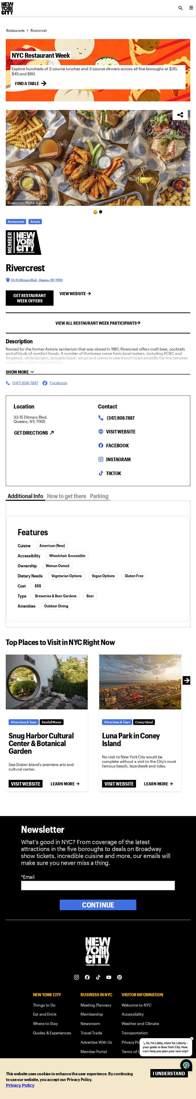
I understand (169, 1073)
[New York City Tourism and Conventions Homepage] (98, 952)
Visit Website (120, 431)
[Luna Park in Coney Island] (140, 682)
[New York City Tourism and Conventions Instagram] (77, 977)
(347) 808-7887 (120, 417)
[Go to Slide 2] (100, 211)
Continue (98, 905)
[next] (187, 680)
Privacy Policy (20, 1085)
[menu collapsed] (191, 8)
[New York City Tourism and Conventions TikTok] (98, 977)
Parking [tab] (99, 495)
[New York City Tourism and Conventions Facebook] (87, 977)
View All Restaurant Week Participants (96, 323)
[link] (52, 1005)
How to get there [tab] (66, 495)
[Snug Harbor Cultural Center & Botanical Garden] (47, 682)
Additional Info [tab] (25, 495)
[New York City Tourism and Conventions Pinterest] (120, 977)
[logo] (7, 6)
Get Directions (31, 433)
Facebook (117, 445)
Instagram (118, 459)
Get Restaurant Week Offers (29, 298)
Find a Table (27, 83)
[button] (98, 158)
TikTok (113, 473)
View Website (73, 293)
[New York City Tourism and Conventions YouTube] (109, 977)
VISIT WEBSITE (25, 784)
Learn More (63, 783)
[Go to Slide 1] (95, 211)
